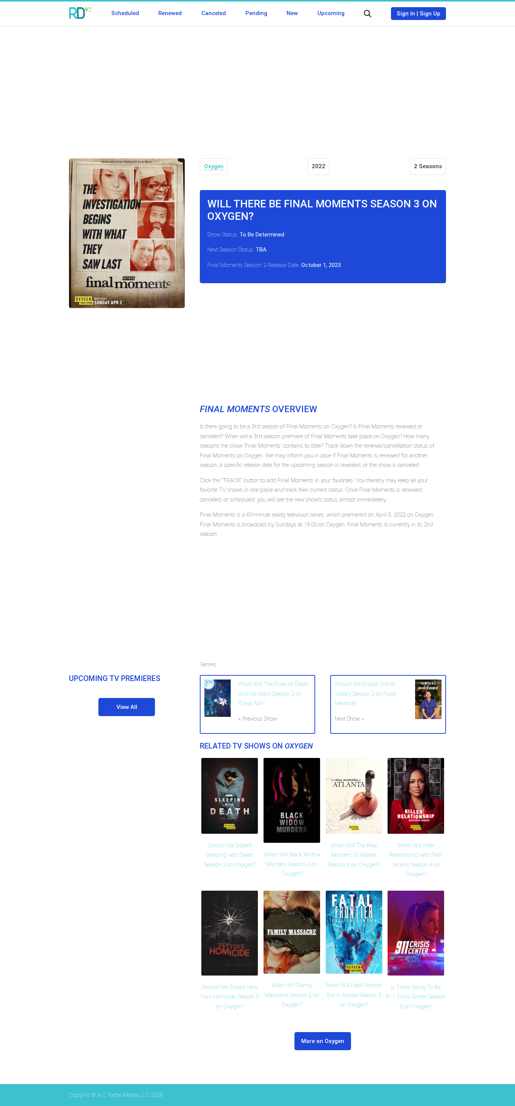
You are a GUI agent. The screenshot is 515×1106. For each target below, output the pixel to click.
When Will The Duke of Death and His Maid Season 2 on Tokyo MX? (273, 694)
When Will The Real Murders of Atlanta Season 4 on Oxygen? (354, 855)
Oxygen (214, 166)
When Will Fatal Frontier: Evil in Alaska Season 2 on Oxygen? (354, 995)
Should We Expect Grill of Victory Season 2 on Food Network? (365, 694)
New (292, 13)
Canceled (213, 13)
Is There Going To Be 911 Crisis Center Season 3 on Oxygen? (416, 997)
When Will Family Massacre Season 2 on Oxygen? (292, 995)
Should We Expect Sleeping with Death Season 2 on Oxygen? (230, 855)
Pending (256, 13)
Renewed (170, 13)
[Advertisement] (257, 87)
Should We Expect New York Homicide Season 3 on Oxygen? (230, 997)
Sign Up (430, 13)
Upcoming (331, 13)
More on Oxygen (322, 1041)
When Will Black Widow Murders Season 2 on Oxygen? (292, 864)
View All (126, 707)
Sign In (406, 13)
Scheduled (125, 13)
